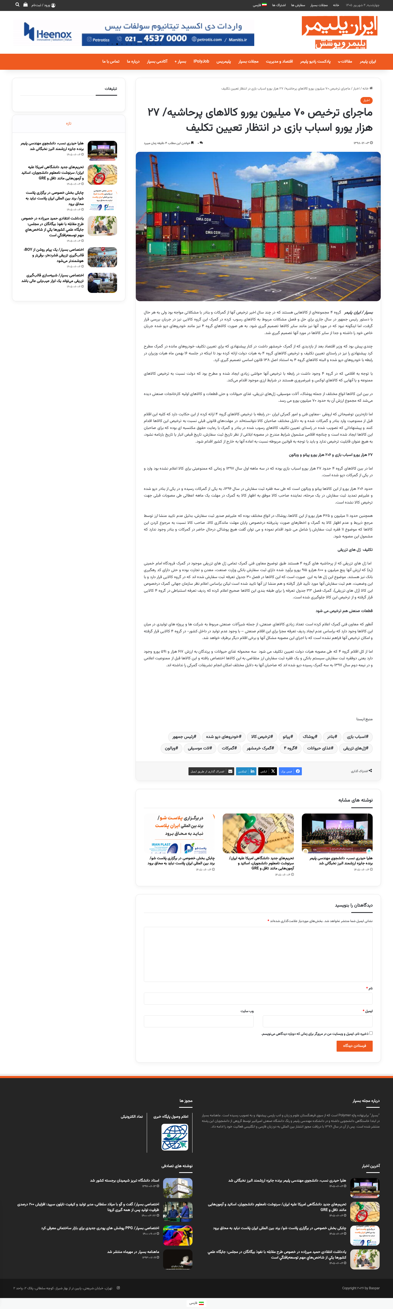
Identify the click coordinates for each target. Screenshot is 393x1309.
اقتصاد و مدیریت (279, 62)
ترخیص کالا (260, 737)
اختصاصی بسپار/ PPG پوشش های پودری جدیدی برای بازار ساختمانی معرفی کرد (100, 1228)
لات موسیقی (198, 748)
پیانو (286, 737)
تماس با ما (111, 62)
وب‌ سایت (247, 1011)
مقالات (346, 62)
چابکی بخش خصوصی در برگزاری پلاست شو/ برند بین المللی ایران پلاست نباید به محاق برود (181, 860)
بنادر (330, 737)
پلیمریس (224, 62)
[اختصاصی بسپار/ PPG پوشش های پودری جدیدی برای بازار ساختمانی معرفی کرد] (177, 1236)
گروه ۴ (289, 748)
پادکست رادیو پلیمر (315, 62)
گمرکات (228, 748)
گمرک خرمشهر (259, 748)
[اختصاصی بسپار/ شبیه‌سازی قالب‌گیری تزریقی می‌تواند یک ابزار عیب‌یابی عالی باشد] (102, 283)
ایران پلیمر (368, 62)
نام (369, 988)
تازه (68, 124)
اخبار (356, 88)
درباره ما (133, 62)
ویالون (170, 748)
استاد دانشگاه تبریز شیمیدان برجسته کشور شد (124, 1181)
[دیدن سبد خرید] (25, 5)
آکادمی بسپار (157, 62)
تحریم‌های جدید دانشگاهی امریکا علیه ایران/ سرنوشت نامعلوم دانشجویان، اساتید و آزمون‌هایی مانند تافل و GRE (261, 863)
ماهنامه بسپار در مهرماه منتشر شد (133, 1252)
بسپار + (180, 62)
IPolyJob (201, 62)
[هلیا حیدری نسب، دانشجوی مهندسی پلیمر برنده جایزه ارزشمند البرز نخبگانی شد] (337, 834)
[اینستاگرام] (118, 1288)
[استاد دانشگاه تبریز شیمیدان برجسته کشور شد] (177, 1188)
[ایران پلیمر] (333, 32)
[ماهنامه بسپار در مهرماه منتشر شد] (177, 1259)
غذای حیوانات (319, 748)
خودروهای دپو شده (222, 737)
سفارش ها (298, 5)
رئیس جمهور (183, 737)
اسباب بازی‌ (356, 737)
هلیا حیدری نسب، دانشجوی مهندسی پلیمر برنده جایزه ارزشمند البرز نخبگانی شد (341, 860)
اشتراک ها (279, 5)
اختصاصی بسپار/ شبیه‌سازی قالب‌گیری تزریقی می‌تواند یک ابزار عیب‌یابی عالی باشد (52, 278)
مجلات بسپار (319, 5)
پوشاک (309, 737)
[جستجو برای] (17, 5)
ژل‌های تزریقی (354, 748)
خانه (336, 5)
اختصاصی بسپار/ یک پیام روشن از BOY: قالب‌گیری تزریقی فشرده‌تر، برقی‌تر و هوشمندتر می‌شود (54, 255)
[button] (107, 44)
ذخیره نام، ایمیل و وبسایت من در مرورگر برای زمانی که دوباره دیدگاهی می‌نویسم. (314, 1034)
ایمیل (368, 1011)
